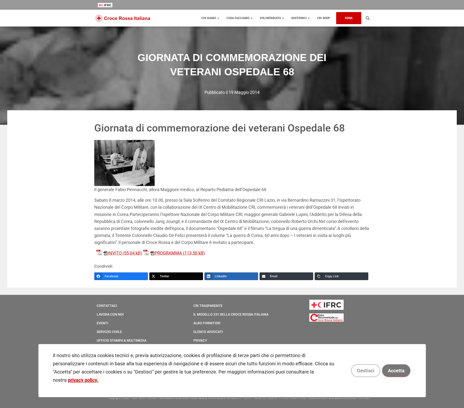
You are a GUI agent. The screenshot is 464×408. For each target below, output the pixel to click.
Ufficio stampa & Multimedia (121, 340)
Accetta (396, 370)
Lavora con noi (110, 314)
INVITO (115, 253)
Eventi (102, 323)
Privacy (200, 340)
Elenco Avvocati (208, 332)
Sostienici (299, 18)
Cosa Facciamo (238, 18)
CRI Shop (323, 18)
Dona (349, 18)
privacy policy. (83, 380)
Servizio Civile (109, 332)
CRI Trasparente (208, 306)
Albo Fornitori (206, 323)
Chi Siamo (209, 18)
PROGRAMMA (168, 253)
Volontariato (271, 18)
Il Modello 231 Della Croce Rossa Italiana (230, 314)
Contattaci (107, 306)
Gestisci (365, 370)
